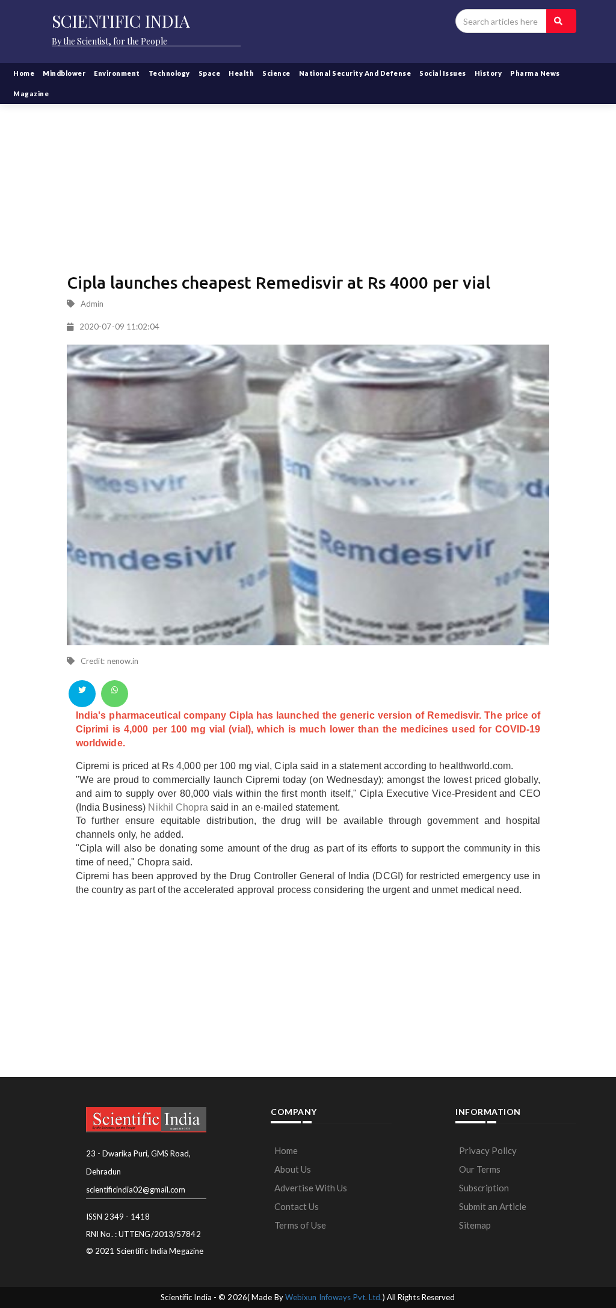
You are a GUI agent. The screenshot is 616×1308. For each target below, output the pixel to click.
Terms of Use (300, 1225)
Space (210, 73)
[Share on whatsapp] (114, 693)
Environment (117, 73)
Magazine (31, 93)
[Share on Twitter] (82, 693)
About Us (292, 1169)
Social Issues (442, 73)
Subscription (484, 1187)
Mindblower (64, 73)
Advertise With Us (310, 1187)
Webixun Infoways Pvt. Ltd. (334, 1297)
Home (23, 73)
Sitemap (475, 1225)
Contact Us (296, 1206)
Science (276, 73)
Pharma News (535, 73)
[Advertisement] (308, 174)
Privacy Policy (488, 1150)
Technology (169, 73)
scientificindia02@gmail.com (135, 1189)
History (488, 73)
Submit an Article (492, 1206)
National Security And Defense (355, 73)
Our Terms (479, 1169)
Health (241, 73)
